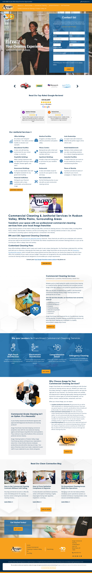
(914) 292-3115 (85, 1)
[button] (71, 118)
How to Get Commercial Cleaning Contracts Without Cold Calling (16, 487)
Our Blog (29, 553)
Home (28, 545)
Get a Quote (18, 529)
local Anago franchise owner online (45, 259)
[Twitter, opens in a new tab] (75, 556)
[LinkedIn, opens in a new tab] (81, 556)
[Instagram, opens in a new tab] (77, 556)
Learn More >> (8, 502)
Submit (69, 69)
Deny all (48, 568)
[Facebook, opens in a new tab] (73, 556)
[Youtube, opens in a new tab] (79, 556)
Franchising (50, 549)
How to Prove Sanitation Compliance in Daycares (42, 487)
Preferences (53, 568)
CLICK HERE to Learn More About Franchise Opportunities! (17, 1)
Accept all (44, 568)
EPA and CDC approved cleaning (32, 238)
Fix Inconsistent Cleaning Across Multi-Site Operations (73, 487)
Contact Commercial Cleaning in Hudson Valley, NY (34, 549)
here (75, 26)
